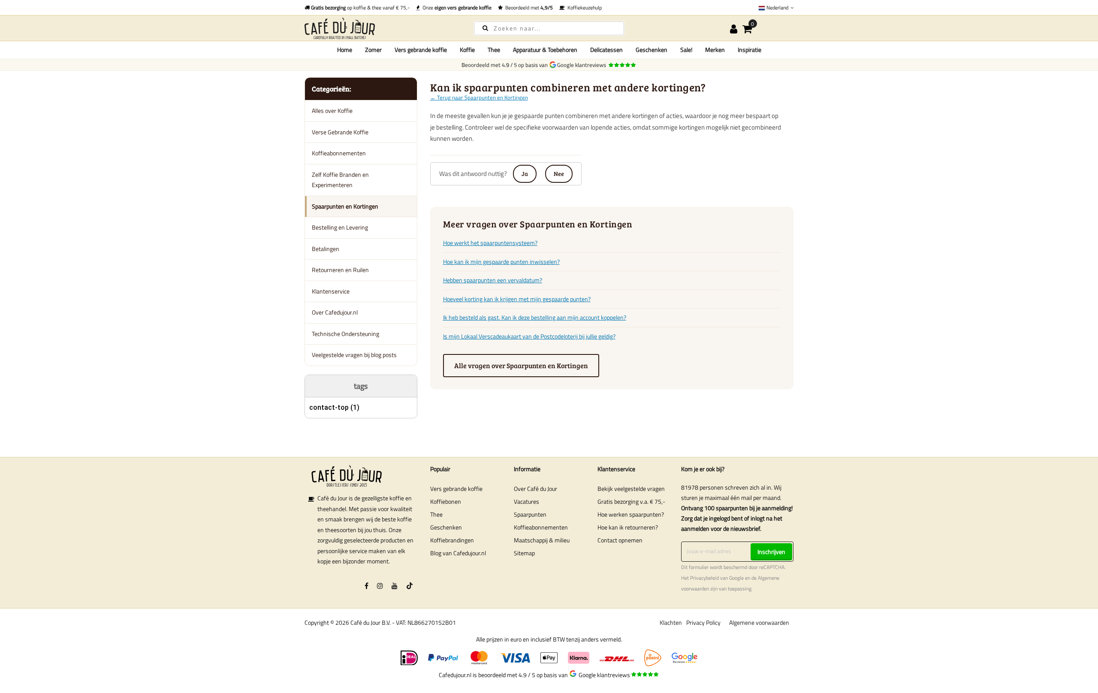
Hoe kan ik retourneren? (627, 527)
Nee (559, 173)
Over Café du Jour (535, 488)
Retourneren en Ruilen (340, 269)
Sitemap (524, 552)
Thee (436, 514)
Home (344, 49)
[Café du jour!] (382, 28)
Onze (456, 7)
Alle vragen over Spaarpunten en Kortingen (521, 365)
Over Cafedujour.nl (335, 312)
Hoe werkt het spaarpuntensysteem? (490, 242)
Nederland (777, 7)
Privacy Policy (703, 622)
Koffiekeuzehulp (583, 7)
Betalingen (325, 248)
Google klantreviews (583, 65)
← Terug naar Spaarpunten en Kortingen (479, 97)
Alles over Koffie (332, 110)
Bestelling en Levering (340, 227)
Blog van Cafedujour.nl (458, 552)
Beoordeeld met (528, 7)
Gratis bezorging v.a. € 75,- (631, 501)
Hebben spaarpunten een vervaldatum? (492, 279)
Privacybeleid (704, 578)
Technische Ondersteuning (345, 333)
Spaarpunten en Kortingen (345, 206)
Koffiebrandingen (452, 540)
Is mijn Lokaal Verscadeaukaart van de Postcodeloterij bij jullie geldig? (529, 336)
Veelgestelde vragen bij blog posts (354, 354)
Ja (525, 173)
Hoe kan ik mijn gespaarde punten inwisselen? (501, 261)
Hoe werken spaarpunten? (630, 514)
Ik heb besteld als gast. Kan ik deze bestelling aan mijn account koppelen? (534, 317)
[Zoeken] (485, 27)
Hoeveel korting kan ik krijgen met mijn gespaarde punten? (517, 298)
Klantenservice (331, 291)
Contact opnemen (620, 540)
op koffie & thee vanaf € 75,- (360, 7)
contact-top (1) (334, 407)
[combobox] (549, 28)
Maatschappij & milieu (542, 540)
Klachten (671, 622)
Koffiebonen (445, 501)
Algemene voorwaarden (759, 622)
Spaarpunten (530, 514)
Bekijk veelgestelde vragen (631, 488)
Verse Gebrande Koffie (340, 131)
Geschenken (446, 527)
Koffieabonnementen (339, 152)
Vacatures (526, 501)
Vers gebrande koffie (456, 488)
